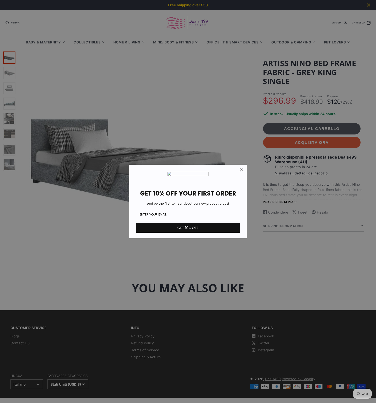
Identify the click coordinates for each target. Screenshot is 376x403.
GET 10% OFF (188, 227)
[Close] (241, 170)
